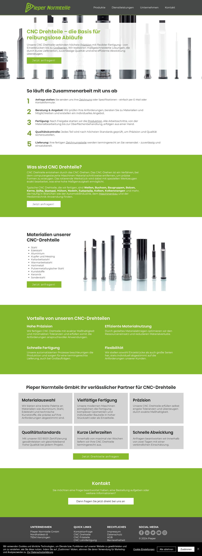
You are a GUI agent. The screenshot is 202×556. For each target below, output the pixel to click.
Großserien (60, 47)
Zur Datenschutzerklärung (40, 552)
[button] (99, 7)
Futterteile (86, 190)
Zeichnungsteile (76, 142)
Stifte (39, 190)
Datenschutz (114, 534)
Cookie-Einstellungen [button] (143, 549)
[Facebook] (141, 532)
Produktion (95, 121)
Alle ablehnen (166, 549)
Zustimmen (186, 549)
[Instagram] (164, 532)
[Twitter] (153, 532)
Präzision (86, 44)
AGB (110, 537)
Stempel (50, 190)
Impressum (114, 531)
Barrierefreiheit (116, 540)
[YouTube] (158, 532)
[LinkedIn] (147, 532)
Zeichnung (85, 99)
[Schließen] (198, 549)
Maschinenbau (108, 193)
